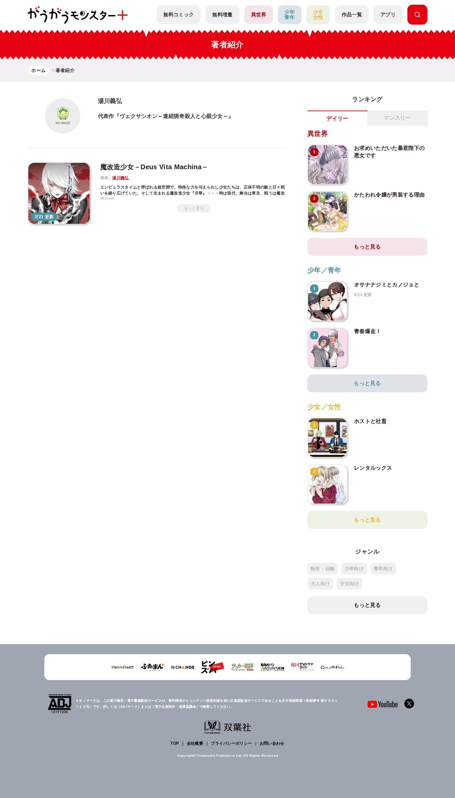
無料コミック (178, 14)
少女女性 (318, 14)
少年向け (354, 568)
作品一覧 (352, 14)
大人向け (320, 583)
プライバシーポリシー (231, 743)
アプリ (388, 14)
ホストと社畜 (370, 421)
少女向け (349, 583)
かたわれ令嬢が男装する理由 (389, 195)
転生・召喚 (323, 568)
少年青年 (289, 14)
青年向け (383, 568)
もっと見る (194, 208)
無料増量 (222, 14)
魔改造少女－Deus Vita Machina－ (154, 167)
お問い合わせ (272, 743)
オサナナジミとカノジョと (386, 284)
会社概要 (195, 743)
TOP (175, 743)
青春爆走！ (367, 331)
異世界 (258, 14)
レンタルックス (373, 468)
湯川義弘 (120, 178)
